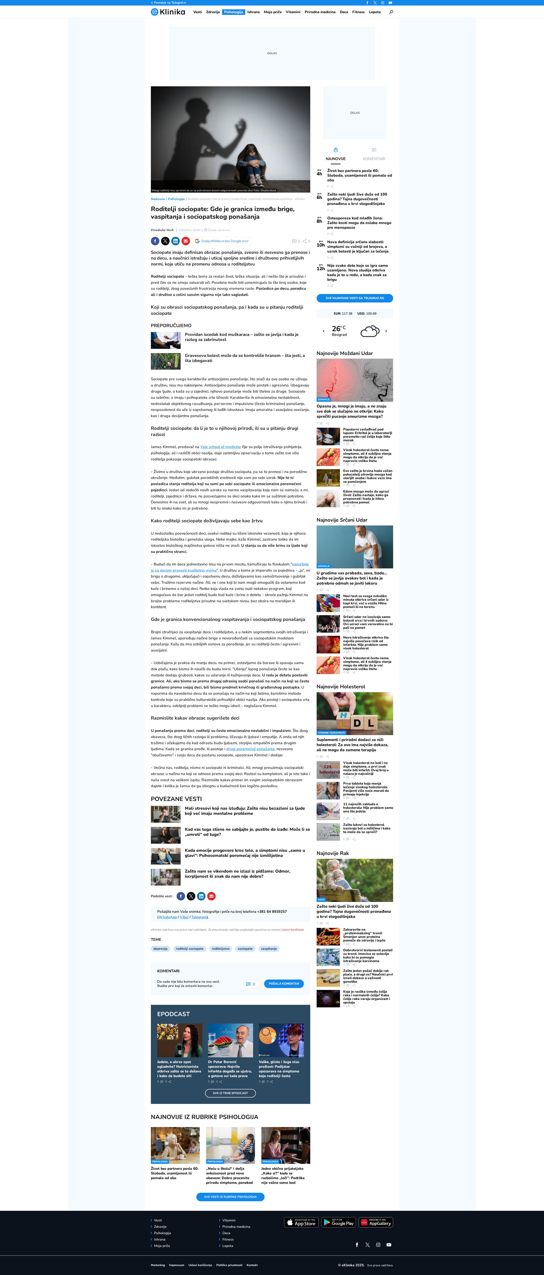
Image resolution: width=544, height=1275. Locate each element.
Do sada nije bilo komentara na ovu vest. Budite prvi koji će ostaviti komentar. (188, 984)
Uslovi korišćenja (292, 930)
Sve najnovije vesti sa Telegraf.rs (355, 298)
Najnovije (345, 353)
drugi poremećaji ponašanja (250, 748)
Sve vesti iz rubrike (230, 1197)
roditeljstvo (221, 948)
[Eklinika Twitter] (375, 3)
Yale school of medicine (220, 446)
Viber (184, 917)
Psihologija (176, 199)
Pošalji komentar (284, 984)
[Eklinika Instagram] (382, 3)
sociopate (245, 948)
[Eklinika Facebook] (367, 3)
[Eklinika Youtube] (390, 3)
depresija (160, 948)
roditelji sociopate (190, 948)
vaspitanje (269, 948)
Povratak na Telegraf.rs (170, 3)
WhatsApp (168, 917)
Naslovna (158, 199)
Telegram (199, 917)
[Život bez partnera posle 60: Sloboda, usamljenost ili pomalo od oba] (175, 1145)
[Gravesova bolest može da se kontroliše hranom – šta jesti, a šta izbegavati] (166, 361)
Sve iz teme (230, 1093)
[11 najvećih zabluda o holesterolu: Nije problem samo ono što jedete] (328, 811)
